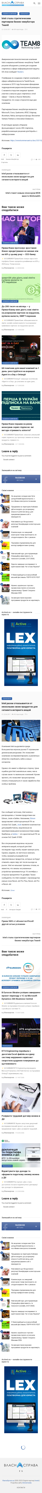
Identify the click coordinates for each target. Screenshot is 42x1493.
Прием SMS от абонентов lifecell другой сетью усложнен (18, 922)
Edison (32, 818)
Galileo (15, 834)
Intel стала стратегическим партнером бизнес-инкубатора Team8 (21, 939)
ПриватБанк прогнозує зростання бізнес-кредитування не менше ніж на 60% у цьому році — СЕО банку (20, 251)
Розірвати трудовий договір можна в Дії (21, 1117)
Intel (2, 159)
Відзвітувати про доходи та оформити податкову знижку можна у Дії (20, 1174)
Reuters (20, 72)
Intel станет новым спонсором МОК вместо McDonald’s (23, 194)
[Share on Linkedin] (17, 904)
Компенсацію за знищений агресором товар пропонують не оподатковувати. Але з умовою (24, 534)
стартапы (4, 162)
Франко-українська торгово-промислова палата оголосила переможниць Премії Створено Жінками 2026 (23, 589)
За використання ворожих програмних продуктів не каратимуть (25, 599)
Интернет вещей (15, 909)
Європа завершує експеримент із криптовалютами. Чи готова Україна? (25, 565)
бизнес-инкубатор (12, 159)
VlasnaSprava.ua (8, 1480)
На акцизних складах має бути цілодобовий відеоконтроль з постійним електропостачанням (23, 498)
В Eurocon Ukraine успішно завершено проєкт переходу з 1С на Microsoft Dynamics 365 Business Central (21, 995)
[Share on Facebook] (4, 904)
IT (6, 909)
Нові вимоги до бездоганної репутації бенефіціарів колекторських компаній (25, 524)
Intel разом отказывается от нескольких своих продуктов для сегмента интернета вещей (18, 176)
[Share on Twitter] (11, 904)
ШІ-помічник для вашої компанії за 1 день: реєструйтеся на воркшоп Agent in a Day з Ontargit (20, 371)
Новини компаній (9, 13)
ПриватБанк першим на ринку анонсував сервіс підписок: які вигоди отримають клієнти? (18, 427)
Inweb (37, 1480)
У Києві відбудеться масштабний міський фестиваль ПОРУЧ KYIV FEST (25, 576)
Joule (19, 825)
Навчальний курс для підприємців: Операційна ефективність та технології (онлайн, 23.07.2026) (24, 556)
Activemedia (27, 1483)
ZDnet (12, 890)
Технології (24, 13)
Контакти (21, 1488)
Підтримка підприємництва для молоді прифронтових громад (23, 544)
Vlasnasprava (9, 268)
